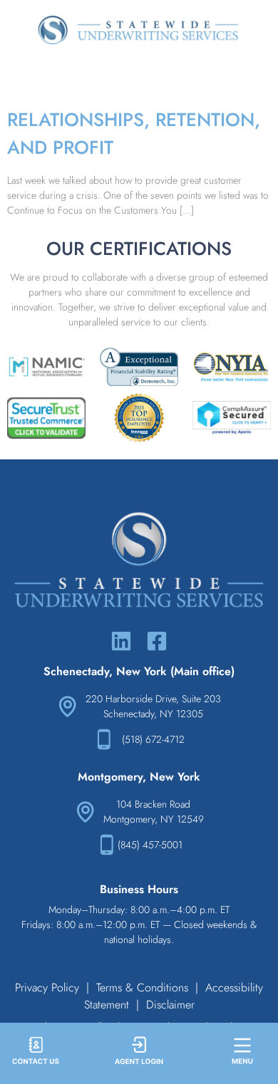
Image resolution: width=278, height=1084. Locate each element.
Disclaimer (170, 1004)
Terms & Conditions (142, 987)
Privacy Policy (47, 987)
